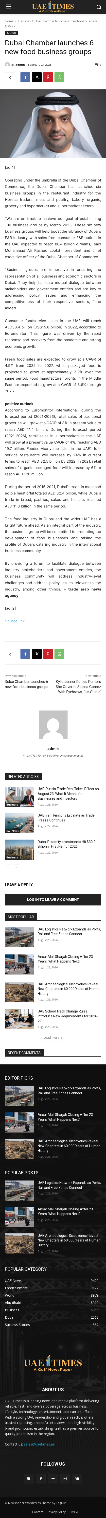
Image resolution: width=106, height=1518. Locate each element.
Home (9, 21)
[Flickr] (53, 1478)
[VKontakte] (77, 1478)
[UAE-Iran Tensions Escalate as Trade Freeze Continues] (19, 823)
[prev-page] (8, 868)
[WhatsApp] (59, 77)
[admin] (8, 64)
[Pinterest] (48, 77)
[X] (37, 77)
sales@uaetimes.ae (39, 1444)
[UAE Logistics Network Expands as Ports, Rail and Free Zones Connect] (19, 937)
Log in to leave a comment (53, 899)
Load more (51, 1038)
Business (23, 21)
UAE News (12, 831)
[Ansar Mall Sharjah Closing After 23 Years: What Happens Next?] (19, 964)
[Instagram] (65, 1478)
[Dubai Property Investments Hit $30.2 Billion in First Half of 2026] (19, 850)
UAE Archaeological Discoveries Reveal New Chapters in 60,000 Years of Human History (69, 989)
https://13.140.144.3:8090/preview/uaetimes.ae (53, 755)
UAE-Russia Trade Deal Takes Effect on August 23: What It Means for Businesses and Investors (68, 793)
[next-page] (16, 868)
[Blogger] (29, 1478)
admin (20, 64)
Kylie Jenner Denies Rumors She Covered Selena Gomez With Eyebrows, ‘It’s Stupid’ (78, 686)
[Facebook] (25, 77)
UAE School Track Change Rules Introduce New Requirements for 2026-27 (68, 1016)
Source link (15, 621)
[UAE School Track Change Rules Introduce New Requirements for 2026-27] (19, 1019)
